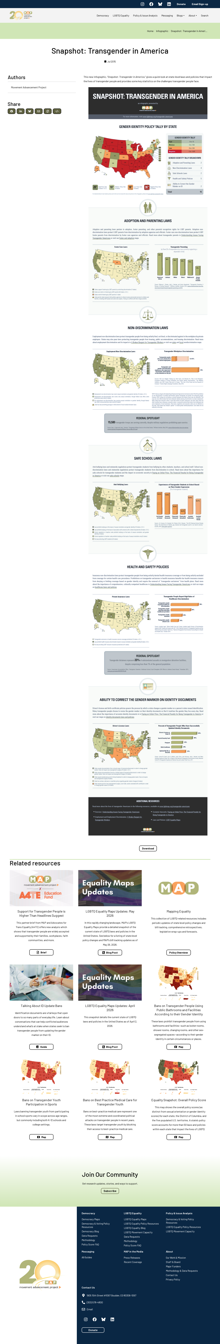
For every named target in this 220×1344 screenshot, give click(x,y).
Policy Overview (178, 952)
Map (181, 1046)
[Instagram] (142, 4)
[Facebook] (151, 4)
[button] (11, 111)
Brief (44, 952)
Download (148, 848)
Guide (43, 1046)
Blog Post (112, 952)
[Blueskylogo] (160, 4)
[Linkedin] (169, 4)
